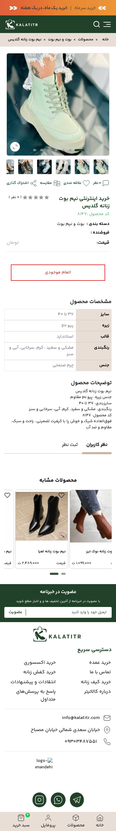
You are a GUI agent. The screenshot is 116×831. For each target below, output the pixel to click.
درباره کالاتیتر (97, 692)
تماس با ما (100, 672)
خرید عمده (100, 663)
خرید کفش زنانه (39, 672)
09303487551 (81, 742)
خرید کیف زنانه (96, 682)
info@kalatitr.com (81, 718)
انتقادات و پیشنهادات (33, 682)
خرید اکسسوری (40, 663)
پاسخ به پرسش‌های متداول (36, 695)
